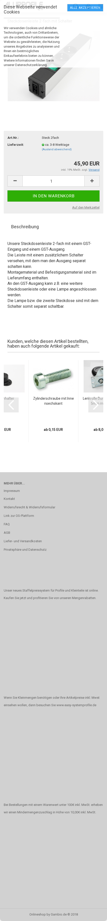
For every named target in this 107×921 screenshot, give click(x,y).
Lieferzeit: (15, 145)
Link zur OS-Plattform (19, 516)
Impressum (12, 491)
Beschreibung (25, 226)
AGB (7, 533)
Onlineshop (37, 914)
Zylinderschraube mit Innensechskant (53, 400)
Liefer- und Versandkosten (23, 541)
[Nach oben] (93, 913)
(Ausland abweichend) (57, 149)
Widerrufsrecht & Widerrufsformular (29, 507)
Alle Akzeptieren (85, 7)
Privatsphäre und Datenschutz (25, 549)
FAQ (7, 524)
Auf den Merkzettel (86, 207)
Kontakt (9, 499)
